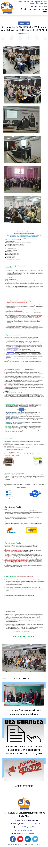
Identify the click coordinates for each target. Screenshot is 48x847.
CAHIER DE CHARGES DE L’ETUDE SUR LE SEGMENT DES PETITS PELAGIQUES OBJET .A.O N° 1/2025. (24, 738)
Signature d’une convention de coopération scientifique (24, 700)
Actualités (24, 23)
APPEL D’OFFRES (24, 774)
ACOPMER (19, 844)
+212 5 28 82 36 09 (40, 6)
